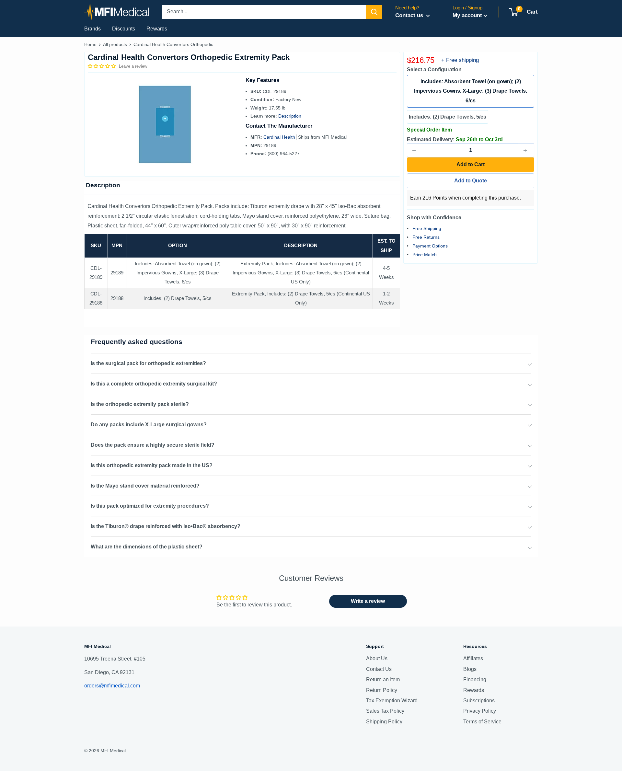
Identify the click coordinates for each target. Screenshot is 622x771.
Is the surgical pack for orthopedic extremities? (148, 363)
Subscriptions (479, 700)
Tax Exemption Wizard (392, 700)
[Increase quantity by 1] (526, 150)
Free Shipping (426, 228)
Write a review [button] (368, 601)
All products (115, 44)
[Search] (374, 12)
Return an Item (383, 679)
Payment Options (430, 245)
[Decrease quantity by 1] (415, 150)
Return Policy (381, 690)
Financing (474, 679)
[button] (102, 66)
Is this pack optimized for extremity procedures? (150, 506)
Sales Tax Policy (385, 711)
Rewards (156, 28)
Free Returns (426, 237)
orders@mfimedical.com (112, 685)
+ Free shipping (460, 60)
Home (90, 44)
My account (467, 15)
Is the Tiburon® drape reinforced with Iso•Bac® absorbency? (165, 526)
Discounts (123, 28)
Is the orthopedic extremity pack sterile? (140, 404)
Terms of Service (482, 721)
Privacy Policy (479, 711)
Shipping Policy (384, 721)
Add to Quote (470, 180)
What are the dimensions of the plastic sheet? (146, 546)
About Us (376, 658)
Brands (92, 28)
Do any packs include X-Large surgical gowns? (149, 424)
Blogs (470, 669)
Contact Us (379, 669)
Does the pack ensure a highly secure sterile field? (152, 445)
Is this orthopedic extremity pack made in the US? (152, 465)
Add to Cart (470, 164)
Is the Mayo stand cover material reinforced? (145, 486)
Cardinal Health (279, 137)
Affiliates (473, 658)
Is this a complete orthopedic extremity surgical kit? (154, 383)
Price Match (424, 254)
